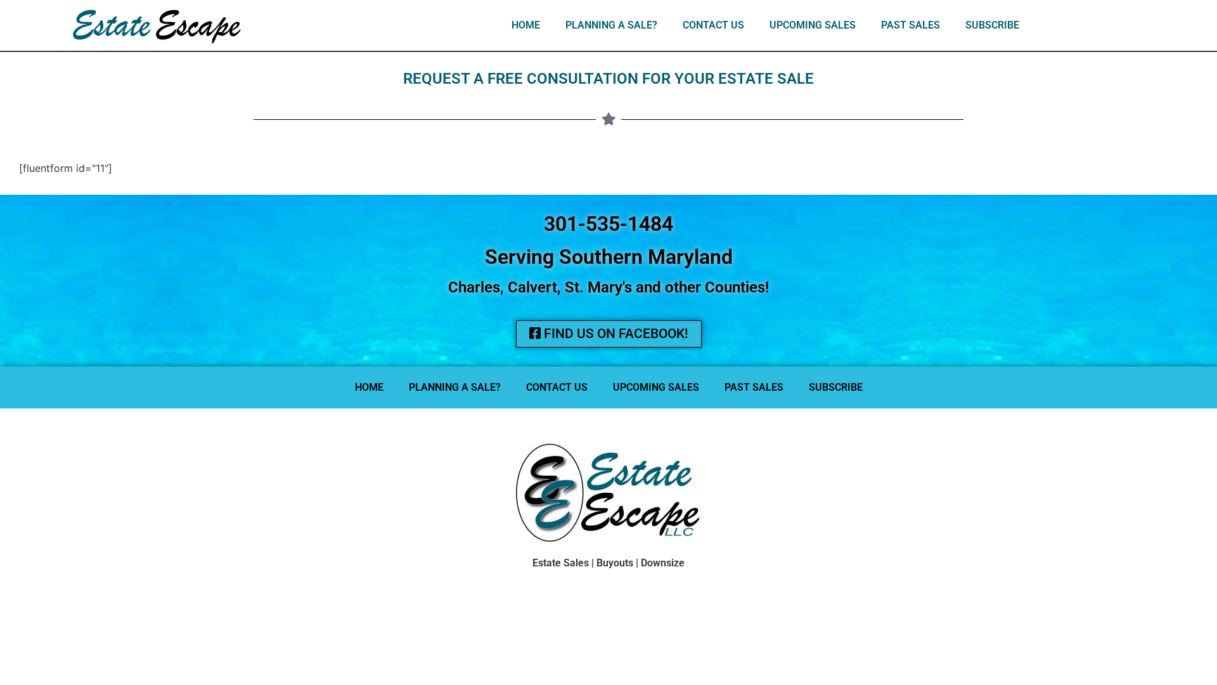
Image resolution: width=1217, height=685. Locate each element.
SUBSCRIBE (992, 25)
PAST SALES (910, 25)
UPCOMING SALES (812, 25)
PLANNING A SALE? (611, 25)
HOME (526, 25)
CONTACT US (713, 25)
